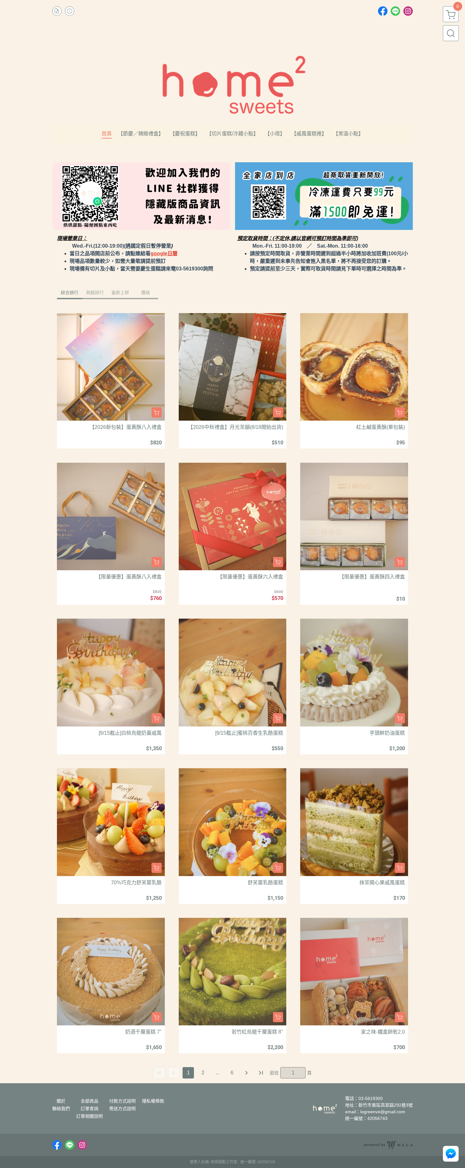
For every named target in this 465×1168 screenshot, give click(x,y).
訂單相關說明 (89, 1116)
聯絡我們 (61, 1108)
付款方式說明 (122, 1101)
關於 (61, 1101)
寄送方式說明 (122, 1108)
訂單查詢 (89, 1108)
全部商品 (89, 1101)
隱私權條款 (153, 1101)
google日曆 (164, 253)
